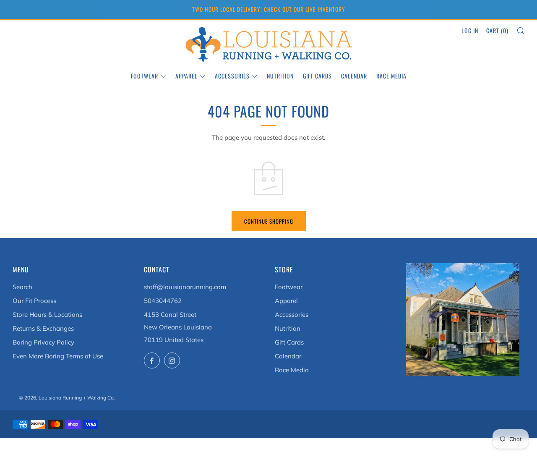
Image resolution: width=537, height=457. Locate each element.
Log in (469, 30)
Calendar (354, 75)
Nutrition (280, 75)
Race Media (391, 75)
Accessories (232, 75)
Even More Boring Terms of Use (58, 356)
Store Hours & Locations (47, 315)
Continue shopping (268, 221)
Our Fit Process (34, 301)
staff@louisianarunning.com (185, 287)
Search (22, 287)
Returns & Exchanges (43, 328)
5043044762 (163, 301)
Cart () (497, 30)
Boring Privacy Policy (43, 342)
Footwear (144, 75)
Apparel (186, 75)
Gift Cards (317, 75)
